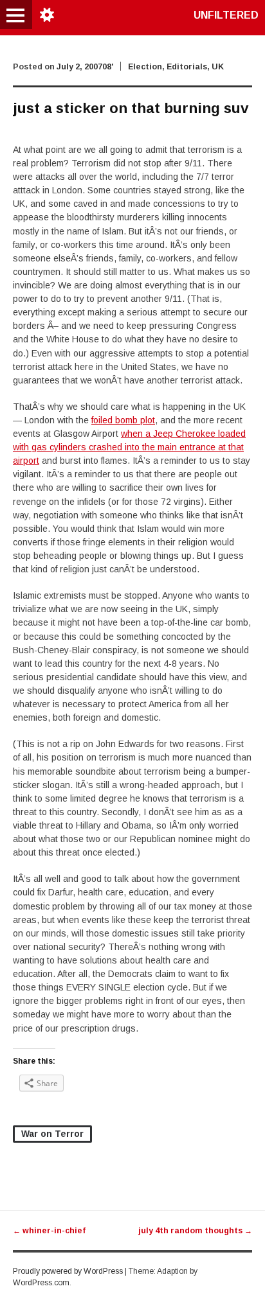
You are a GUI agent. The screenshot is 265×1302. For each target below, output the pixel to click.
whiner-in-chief (49, 1230)
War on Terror (52, 1134)
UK (218, 66)
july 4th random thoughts (195, 1230)
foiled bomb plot (123, 420)
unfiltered (226, 15)
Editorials (187, 66)
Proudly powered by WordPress (68, 1271)
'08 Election (132, 66)
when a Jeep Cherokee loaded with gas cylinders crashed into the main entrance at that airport (129, 447)
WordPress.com (41, 1282)
